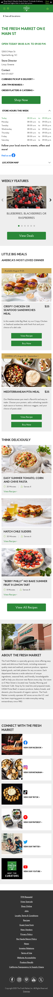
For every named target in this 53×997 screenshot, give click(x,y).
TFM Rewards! (26, 897)
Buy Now (26, 343)
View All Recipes (26, 607)
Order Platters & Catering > (18, 90)
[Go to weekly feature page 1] (19, 226)
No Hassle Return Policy (26, 939)
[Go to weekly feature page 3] (25, 226)
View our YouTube (31, 871)
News (26, 943)
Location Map (10, 162)
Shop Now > (47, 2)
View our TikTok (30, 797)
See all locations (12, 16)
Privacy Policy (26, 934)
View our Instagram (32, 772)
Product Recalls (26, 962)
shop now (21, 100)
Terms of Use (26, 953)
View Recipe (26, 335)
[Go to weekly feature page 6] (34, 226)
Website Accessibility (26, 957)
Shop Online (26, 906)
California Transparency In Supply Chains (26, 967)
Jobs (27, 911)
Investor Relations (26, 948)
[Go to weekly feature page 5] (31, 226)
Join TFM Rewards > (13, 84)
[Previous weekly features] (3, 200)
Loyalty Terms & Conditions (26, 915)
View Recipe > (10, 491)
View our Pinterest (32, 822)
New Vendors (26, 929)
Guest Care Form (26, 925)
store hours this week (15, 110)
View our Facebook (32, 747)
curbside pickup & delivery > (18, 79)
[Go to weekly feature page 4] (28, 226)
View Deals (26, 236)
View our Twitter (31, 846)
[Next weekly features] (50, 200)
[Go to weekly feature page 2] (22, 226)
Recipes (26, 920)
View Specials (26, 901)
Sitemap (26, 991)
